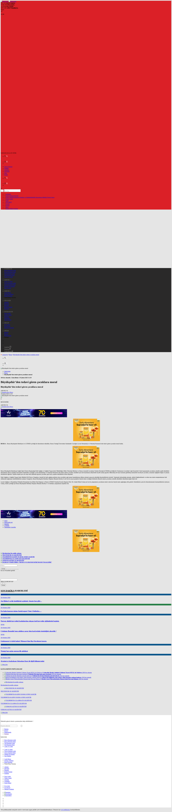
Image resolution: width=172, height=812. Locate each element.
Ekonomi (6, 171)
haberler (6, 524)
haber (5, 521)
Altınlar (6, 302)
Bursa (10, 354)
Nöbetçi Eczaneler (9, 286)
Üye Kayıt (7, 326)
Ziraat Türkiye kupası (11, 208)
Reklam (6, 734)
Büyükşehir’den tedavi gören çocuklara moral (26, 354)
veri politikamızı (65, 809)
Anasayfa (5, 354)
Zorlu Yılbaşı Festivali (11, 196)
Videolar (6, 349)
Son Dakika (7, 288)
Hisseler (6, 305)
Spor (5, 173)
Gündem (6, 170)
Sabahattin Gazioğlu (10, 527)
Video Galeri (8, 315)
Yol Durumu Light (9, 273)
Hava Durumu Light (10, 270)
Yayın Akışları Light (10, 283)
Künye (6, 334)
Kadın (6, 175)
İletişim (6, 332)
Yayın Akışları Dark (10, 285)
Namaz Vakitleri (8, 294)
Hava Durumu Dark (10, 272)
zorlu (7, 200)
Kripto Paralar (8, 307)
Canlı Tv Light (8, 277)
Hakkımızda (7, 335)
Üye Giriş (7, 324)
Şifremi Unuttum (9, 327)
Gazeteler (7, 318)
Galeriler (7, 347)
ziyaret (7, 204)
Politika (6, 168)
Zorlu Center (9, 199)
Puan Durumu (8, 296)
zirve (7, 207)
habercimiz (7, 371)
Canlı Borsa (7, 292)
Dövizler (6, 304)
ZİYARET (8, 202)
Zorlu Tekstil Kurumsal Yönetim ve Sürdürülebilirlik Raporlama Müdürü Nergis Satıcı (29, 197)
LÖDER (6, 525)
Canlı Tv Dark (8, 281)
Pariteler (6, 308)
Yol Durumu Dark (9, 275)
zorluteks (8, 194)
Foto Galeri (7, 313)
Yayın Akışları (8, 166)
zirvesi (7, 205)
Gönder (3, 568)
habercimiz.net (8, 522)
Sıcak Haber (7, 320)
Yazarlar (6, 316)
